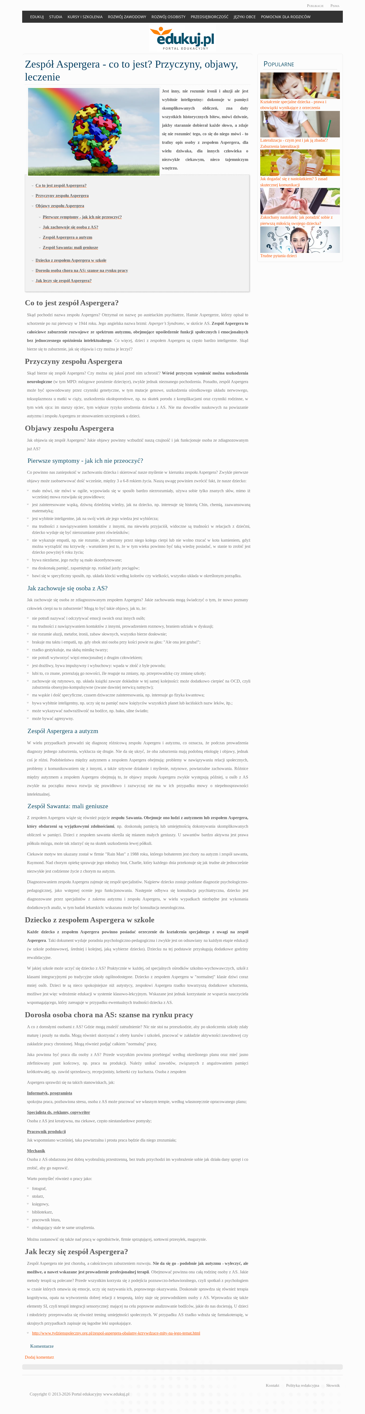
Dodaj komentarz (39, 1357)
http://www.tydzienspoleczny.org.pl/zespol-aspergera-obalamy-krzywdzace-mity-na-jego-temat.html (116, 1333)
